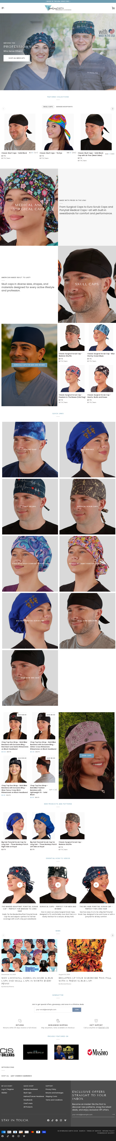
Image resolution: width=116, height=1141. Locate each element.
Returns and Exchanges (54, 1093)
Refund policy (109, 1131)
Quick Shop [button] (29, 1086)
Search (82, 1131)
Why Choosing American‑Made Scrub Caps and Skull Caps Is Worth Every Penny (27, 981)
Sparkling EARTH (66, 1131)
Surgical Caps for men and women (29, 365)
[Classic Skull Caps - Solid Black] (19, 132)
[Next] (112, 109)
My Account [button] (6, 1086)
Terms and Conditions (54, 1100)
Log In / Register (7, 1089)
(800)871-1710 (104, 1028)
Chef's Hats (28, 1103)
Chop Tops (86, 755)
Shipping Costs (51, 1096)
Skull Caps (27, 1093)
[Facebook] (48, 1120)
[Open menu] (4, 8)
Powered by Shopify (106, 1133)
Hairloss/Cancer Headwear (34, 1096)
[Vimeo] (65, 1120)
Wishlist (4, 1093)
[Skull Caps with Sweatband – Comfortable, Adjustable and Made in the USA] (87, 284)
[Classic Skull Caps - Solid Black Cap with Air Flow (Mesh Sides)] (96, 132)
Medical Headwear (31, 1089)
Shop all (5, 1076)
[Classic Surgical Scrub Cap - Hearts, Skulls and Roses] (101, 378)
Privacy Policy (51, 1089)
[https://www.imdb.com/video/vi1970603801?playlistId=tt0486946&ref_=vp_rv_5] (67, 1052)
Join (77, 1010)
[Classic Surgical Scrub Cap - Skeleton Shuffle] (72, 337)
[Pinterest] (57, 1120)
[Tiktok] (52, 1120)
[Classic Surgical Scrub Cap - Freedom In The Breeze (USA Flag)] (72, 378)
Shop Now (16, 58)
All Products (28, 1107)
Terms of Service (94, 1131)
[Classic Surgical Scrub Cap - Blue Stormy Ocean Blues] (101, 337)
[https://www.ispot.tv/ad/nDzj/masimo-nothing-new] (36, 1052)
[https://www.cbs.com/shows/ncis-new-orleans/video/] (98, 1052)
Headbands (28, 1100)
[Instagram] (61, 1120)
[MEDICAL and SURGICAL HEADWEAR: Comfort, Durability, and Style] (29, 207)
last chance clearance (21, 1076)
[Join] (113, 1114)
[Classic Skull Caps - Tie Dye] (58, 132)
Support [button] (49, 1086)
